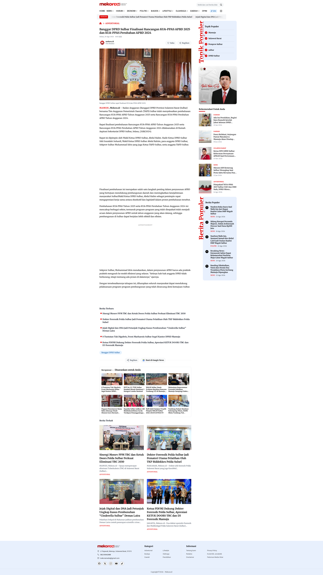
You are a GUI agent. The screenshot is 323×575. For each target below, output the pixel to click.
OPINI (204, 11)
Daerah (147, 557)
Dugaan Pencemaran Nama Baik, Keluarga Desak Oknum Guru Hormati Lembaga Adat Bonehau (111, 412)
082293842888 (105, 555)
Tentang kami (191, 550)
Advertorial (148, 550)
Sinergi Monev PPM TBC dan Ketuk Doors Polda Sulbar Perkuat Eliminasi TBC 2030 (121, 458)
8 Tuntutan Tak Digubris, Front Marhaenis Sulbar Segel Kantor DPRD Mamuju (111, 390)
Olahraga (166, 554)
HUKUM (119, 11)
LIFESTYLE (167, 11)
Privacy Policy (212, 550)
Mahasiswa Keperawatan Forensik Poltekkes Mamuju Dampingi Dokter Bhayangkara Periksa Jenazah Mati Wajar (178, 391)
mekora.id (110, 41)
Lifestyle (166, 550)
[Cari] (221, 5)
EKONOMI (131, 11)
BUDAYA (154, 11)
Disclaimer (190, 557)
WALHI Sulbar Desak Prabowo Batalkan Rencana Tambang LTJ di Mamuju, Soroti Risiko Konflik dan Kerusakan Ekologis (156, 391)
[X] (104, 563)
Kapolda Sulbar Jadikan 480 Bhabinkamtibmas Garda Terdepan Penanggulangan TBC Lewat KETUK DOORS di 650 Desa (134, 413)
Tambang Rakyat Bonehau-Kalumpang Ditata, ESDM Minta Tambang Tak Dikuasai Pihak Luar (178, 412)
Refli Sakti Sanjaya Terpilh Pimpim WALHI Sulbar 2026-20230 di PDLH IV (156, 411)
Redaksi (189, 554)
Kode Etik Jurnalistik (214, 554)
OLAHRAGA (181, 11)
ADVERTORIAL (112, 23)
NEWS (109, 11)
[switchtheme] (221, 10)
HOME (102, 11)
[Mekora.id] (108, 546)
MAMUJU (104, 108)
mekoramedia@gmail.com (109, 558)
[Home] (100, 23)
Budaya (147, 554)
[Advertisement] (145, 167)
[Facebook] (99, 563)
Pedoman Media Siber (215, 557)
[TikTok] (122, 563)
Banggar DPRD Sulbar (110, 352)
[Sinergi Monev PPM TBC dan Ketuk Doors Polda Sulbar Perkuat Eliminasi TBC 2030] (121, 437)
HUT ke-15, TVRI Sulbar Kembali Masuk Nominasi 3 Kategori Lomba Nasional (134, 389)
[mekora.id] (102, 42)
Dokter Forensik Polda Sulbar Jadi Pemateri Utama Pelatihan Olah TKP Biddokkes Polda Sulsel (141, 17)
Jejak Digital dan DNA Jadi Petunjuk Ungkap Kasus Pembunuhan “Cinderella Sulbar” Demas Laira (121, 512)
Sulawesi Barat (219, 148)
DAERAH (194, 11)
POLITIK (143, 11)
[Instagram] (110, 563)
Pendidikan (167, 557)
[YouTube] (116, 563)
